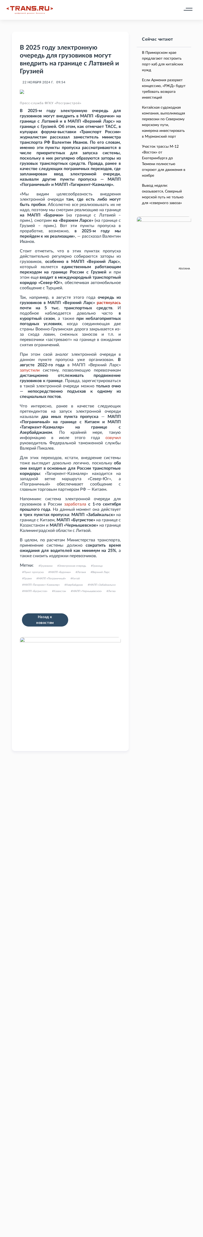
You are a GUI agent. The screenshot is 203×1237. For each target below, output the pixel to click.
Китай (76, 578)
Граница (98, 566)
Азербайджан (74, 585)
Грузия (28, 578)
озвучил (113, 438)
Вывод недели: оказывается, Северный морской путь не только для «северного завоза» (162, 194)
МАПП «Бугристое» (35, 591)
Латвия (81, 572)
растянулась (109, 303)
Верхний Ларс (101, 572)
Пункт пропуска (34, 572)
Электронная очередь (72, 566)
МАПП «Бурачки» (60, 572)
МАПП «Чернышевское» (87, 591)
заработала (75, 504)
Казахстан (60, 591)
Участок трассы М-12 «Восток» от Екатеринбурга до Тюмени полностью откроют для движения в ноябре (163, 161)
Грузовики (46, 566)
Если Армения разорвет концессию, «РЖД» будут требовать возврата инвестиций (164, 88)
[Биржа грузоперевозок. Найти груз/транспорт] (30, 10)
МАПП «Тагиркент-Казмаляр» (42, 585)
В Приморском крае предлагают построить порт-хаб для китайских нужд (162, 61)
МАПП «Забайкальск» (102, 585)
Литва (112, 591)
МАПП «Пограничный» (52, 578)
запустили (30, 370)
